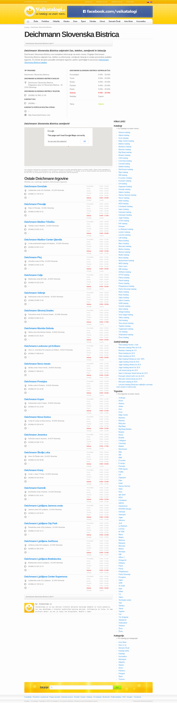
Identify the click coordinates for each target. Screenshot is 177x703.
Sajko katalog (124, 298)
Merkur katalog (124, 249)
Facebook (137, 697)
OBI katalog (123, 269)
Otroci (102, 21)
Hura (120, 492)
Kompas (122, 226)
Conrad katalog (124, 164)
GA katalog (123, 184)
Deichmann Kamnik (35, 488)
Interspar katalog (125, 212)
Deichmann (123, 449)
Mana (121, 534)
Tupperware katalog (126, 329)
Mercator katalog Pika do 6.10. (130, 348)
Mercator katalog (125, 246)
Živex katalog (124, 337)
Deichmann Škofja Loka (37, 452)
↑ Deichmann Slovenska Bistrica (142, 701)
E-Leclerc (122, 460)
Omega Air (122, 560)
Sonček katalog (124, 306)
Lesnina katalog (124, 235)
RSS (124, 697)
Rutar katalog (124, 295)
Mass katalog (124, 243)
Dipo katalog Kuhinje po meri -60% (131, 359)
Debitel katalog (124, 167)
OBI (120, 554)
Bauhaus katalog (125, 147)
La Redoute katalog (126, 229)
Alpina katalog (124, 135)
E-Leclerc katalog (125, 178)
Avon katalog (123, 138)
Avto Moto (128, 21)
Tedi (120, 603)
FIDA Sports (123, 469)
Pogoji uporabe (54, 697)
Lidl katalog (123, 238)
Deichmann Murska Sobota (39, 328)
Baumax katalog (125, 149)
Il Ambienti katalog (125, 206)
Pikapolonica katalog (126, 286)
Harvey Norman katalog (127, 195)
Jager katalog (124, 218)
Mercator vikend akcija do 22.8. (130, 379)
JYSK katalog (124, 221)
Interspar (122, 512)
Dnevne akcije (102, 2)
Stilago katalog (124, 312)
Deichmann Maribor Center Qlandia (43, 239)
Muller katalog (124, 255)
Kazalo (83, 697)
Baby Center (123, 415)
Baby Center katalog (126, 141)
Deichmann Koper (34, 399)
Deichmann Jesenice (35, 434)
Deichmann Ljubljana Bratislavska (42, 558)
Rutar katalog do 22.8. (127, 353)
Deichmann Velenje (34, 292)
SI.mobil (122, 586)
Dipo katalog (123, 172)
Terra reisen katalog (126, 323)
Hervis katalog (124, 198)
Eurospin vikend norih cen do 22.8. (132, 376)
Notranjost (122, 659)
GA (120, 475)
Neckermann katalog (126, 261)
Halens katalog (124, 192)
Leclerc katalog (124, 232)
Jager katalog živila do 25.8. (129, 362)
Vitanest (122, 626)
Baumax (122, 421)
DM (120, 455)
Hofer (121, 489)
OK (84, 141)
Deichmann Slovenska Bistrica (71, 34)
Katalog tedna (124, 651)
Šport (83, 21)
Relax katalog (124, 292)
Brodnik (121, 438)
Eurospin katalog (125, 181)
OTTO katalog (124, 275)
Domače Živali (114, 21)
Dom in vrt (122, 645)
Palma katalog (124, 278)
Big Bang (122, 426)
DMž (120, 458)
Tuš (120, 614)
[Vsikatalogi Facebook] (110, 17)
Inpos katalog (124, 209)
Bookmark (106, 697)
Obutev (66, 21)
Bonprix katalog (124, 155)
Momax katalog (124, 252)
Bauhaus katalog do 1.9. (128, 350)
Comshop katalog (125, 161)
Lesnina (121, 529)
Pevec (121, 569)
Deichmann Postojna (35, 381)
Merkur (121, 549)
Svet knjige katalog (126, 315)
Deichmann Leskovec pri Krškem (42, 346)
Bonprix (121, 432)
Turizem (122, 679)
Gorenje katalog (124, 189)
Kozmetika (140, 21)
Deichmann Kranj (33, 470)
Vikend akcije (117, 2)
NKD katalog (123, 263)
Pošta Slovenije (124, 574)
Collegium (122, 440)
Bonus (121, 435)
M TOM (121, 532)
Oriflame (122, 563)
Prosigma (122, 577)
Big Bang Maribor (125, 429)
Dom (75, 21)
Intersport (122, 515)
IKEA (121, 497)
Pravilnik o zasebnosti (40, 697)
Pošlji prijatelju (116, 697)
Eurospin (122, 466)
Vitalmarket (123, 623)
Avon (120, 412)
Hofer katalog (124, 201)
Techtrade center (125, 600)
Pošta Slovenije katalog (127, 289)
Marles (121, 537)
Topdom (122, 611)
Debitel (121, 446)
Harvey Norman (124, 486)
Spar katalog (123, 309)
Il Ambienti (122, 500)
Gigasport (122, 478)
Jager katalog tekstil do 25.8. (129, 367)
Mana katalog (124, 241)
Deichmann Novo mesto (37, 363)
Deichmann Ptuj (32, 257)
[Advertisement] (133, 80)
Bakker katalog (124, 144)
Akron (121, 401)
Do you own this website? (57, 141)
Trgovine (130, 2)
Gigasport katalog (125, 186)
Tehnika (92, 21)
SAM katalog (123, 303)
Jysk (120, 523)
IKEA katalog (123, 204)
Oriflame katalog (125, 272)
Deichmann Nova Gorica (37, 417)
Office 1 (122, 557)
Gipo (120, 480)
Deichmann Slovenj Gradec (39, 310)
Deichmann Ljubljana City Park (40, 523)
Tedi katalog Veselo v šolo (128, 345)
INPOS (121, 503)
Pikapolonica (123, 571)
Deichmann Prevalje (35, 204)
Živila (36, 21)
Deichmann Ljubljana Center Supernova (45, 576)
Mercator (122, 546)
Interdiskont (123, 506)
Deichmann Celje (33, 275)
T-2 (120, 594)
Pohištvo (45, 21)
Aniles (121, 406)
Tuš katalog (123, 332)
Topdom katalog (124, 326)
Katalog (89, 697)
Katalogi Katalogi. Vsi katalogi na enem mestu (45, 11)
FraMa (121, 472)
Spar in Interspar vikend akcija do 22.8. (133, 373)
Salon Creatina (124, 300)
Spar (120, 589)
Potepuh (122, 674)
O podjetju (28, 697)
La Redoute (123, 526)
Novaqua (122, 552)
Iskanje (44, 687)
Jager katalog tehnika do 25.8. (130, 365)
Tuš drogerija (123, 617)
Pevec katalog (124, 283)
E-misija (122, 463)
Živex (121, 628)
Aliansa (121, 403)
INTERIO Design (125, 509)
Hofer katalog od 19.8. (127, 356)
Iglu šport (122, 495)
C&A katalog (123, 158)
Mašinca (122, 540)
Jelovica (122, 520)
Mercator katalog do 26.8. (128, 382)
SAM (120, 583)
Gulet (121, 483)
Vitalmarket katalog (126, 335)
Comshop (122, 443)
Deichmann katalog (126, 169)
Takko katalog (124, 317)
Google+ (130, 697)
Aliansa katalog (124, 132)
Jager (121, 517)
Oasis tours (123, 266)
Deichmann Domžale (35, 186)
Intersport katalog (125, 215)
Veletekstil (122, 620)
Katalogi (88, 2)
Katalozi (151, 2)
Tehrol (121, 609)
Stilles (121, 591)
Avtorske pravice (67, 697)
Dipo (120, 452)
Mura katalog (123, 258)
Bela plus (122, 423)
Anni (120, 409)
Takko (121, 597)
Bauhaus (122, 418)
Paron (121, 566)
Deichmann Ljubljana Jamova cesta (43, 505)
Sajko (121, 580)
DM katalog (123, 175)
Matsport (122, 543)
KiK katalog (123, 223)
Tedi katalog (123, 320)
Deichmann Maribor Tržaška (39, 221)
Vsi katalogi (97, 697)
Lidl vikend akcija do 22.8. (128, 370)
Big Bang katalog (125, 152)
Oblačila (56, 21)
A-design (122, 398)
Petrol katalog (124, 280)
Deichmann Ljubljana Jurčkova (41, 541)
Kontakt (76, 697)
